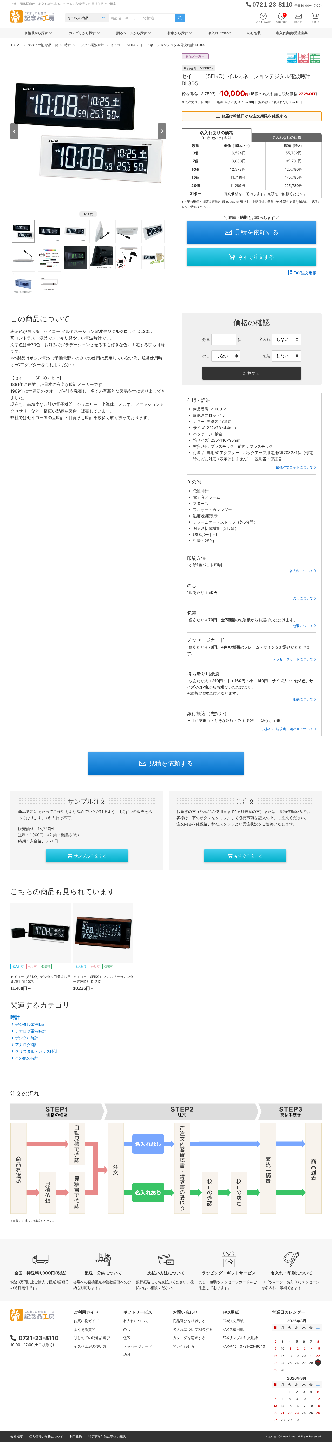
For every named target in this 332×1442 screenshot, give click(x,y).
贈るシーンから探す (131, 33)
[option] (88, 130)
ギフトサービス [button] (137, 1312)
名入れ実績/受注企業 (292, 33)
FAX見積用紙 (233, 1329)
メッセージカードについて (293, 659)
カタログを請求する (189, 1337)
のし (126, 1329)
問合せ (298, 21)
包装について (303, 626)
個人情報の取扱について (46, 1436)
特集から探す (178, 33)
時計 (15, 1017)
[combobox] (142, 18)
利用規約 (76, 1436)
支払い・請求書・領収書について (287, 729)
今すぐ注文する (256, 257)
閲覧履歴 (281, 18)
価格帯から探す (36, 33)
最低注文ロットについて (294, 467)
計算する (251, 373)
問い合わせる (184, 1346)
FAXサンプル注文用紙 (240, 1337)
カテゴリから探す (82, 33)
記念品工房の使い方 (90, 1346)
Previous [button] (14, 131)
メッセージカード (137, 1346)
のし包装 (254, 33)
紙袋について (303, 699)
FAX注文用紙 (305, 272)
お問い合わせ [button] (185, 1312)
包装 (126, 1337)
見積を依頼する (256, 232)
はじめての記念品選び (92, 1337)
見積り (315, 21)
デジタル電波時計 (30, 1024)
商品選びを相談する (189, 1321)
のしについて (303, 598)
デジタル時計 (26, 1037)
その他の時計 (26, 1058)
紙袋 (126, 1354)
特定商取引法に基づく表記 (107, 1436)
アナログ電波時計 (30, 1031)
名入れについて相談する (193, 1329)
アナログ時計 (26, 1044)
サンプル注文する (90, 856)
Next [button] (162, 131)
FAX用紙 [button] (231, 1312)
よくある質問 (263, 21)
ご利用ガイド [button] (86, 1312)
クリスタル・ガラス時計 (36, 1051)
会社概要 (16, 1436)
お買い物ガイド (86, 1321)
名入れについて (220, 33)
